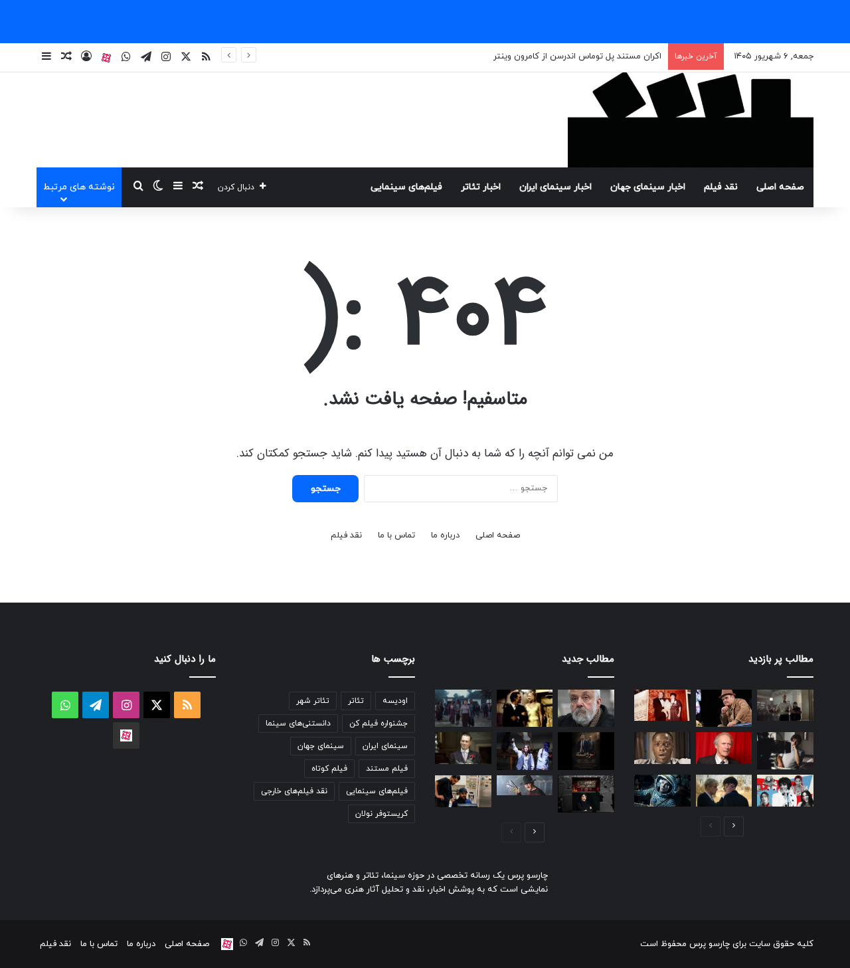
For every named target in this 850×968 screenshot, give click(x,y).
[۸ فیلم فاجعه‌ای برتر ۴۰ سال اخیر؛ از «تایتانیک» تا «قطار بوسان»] (662, 791)
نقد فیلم (721, 187)
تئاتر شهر (312, 701)
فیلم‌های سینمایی (406, 187)
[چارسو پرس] (690, 119)
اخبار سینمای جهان (647, 187)
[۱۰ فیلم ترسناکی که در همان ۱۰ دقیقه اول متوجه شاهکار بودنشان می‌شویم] (662, 748)
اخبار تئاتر (481, 187)
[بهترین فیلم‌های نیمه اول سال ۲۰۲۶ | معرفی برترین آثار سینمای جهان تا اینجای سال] (785, 791)
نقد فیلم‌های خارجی (294, 791)
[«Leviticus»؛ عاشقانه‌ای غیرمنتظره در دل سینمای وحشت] (724, 791)
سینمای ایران (385, 746)
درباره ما (445, 535)
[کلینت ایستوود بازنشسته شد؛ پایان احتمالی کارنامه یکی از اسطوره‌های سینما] (724, 748)
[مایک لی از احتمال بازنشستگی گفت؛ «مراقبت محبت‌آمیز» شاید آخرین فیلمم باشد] (586, 708)
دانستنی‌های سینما (298, 723)
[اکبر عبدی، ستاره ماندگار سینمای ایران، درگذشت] (724, 708)
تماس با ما (396, 535)
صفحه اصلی (780, 187)
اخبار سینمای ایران (555, 187)
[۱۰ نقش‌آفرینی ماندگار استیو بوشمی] (463, 748)
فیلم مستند (387, 768)
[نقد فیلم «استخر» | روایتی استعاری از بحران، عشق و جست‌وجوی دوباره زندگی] (785, 750)
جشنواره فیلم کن (378, 723)
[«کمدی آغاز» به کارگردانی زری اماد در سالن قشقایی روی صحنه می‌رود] (586, 794)
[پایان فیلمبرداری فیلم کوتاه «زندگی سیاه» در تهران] (463, 791)
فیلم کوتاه (329, 768)
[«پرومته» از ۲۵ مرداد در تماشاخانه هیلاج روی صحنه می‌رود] (586, 750)
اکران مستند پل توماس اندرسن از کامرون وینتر (577, 56)
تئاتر (356, 701)
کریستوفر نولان (381, 814)
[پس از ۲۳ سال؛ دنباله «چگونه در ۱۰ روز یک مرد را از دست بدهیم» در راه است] (525, 708)
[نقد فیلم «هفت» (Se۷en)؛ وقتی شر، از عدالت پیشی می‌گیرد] (785, 706)
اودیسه (395, 701)
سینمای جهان (321, 746)
